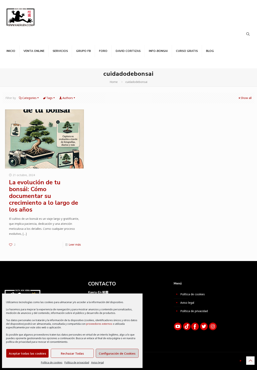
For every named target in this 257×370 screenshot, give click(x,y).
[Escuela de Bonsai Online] (20, 17)
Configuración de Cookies (117, 353)
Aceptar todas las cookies (27, 353)
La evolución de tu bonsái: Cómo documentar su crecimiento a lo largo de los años (43, 196)
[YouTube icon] (240, 361)
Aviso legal (97, 362)
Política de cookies (51, 362)
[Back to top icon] (250, 360)
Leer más (75, 244)
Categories (29, 98)
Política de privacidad (76, 362)
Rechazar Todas (72, 353)
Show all (246, 98)
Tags (49, 98)
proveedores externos (99, 324)
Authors (67, 98)
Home (114, 82)
